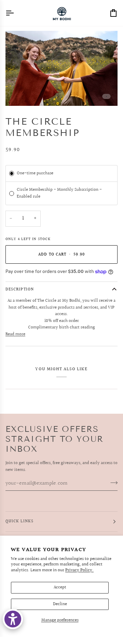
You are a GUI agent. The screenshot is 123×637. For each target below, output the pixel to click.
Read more (15, 334)
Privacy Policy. (79, 570)
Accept (60, 587)
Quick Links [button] (19, 521)
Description (19, 289)
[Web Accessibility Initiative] (13, 619)
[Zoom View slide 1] (61, 68)
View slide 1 (106, 96)
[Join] (112, 482)
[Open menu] (15, 13)
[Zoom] (18, 93)
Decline (60, 604)
